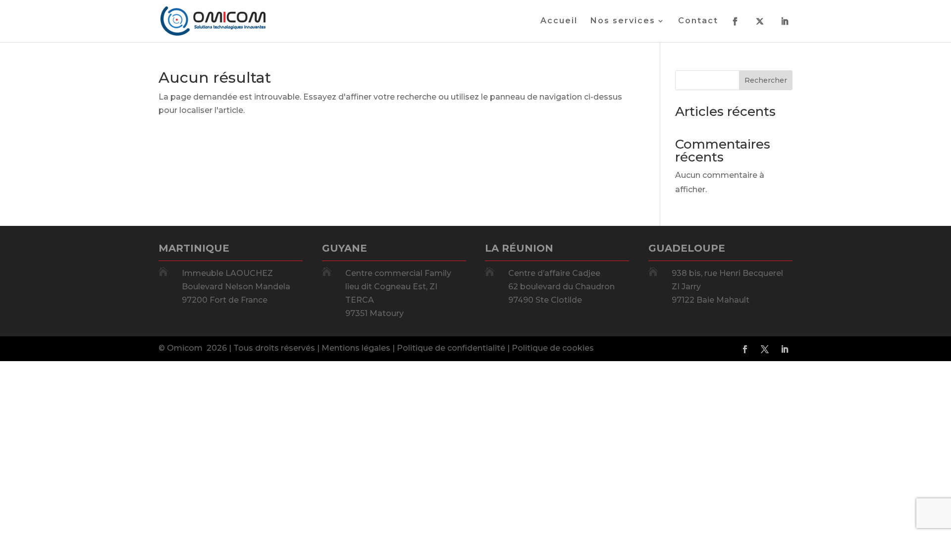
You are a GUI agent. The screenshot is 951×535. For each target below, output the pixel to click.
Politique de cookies (553, 348)
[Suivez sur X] (765, 349)
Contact (698, 21)
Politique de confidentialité (451, 348)
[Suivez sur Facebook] (745, 349)
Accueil (559, 21)
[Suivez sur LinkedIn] (784, 349)
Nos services (622, 21)
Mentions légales (355, 348)
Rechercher (765, 80)
